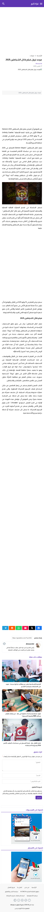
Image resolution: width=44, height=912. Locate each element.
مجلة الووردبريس (20, 908)
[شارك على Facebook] (38, 628)
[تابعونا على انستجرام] (22, 900)
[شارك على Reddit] (12, 628)
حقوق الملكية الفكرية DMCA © (29, 891)
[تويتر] (4, 644)
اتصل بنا (19, 887)
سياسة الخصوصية (32, 895)
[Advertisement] (22, 30)
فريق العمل (11, 887)
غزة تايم (35, 3)
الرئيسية (34, 887)
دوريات (32, 55)
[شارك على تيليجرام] (5, 628)
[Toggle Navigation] (41, 3)
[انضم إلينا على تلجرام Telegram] (14, 900)
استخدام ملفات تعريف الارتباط (15, 895)
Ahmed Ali (39, 63)
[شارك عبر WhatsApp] (18, 628)
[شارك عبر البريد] (25, 628)
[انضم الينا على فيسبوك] (18, 900)
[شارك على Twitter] (32, 628)
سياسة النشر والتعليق (11, 891)
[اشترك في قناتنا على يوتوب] (29, 900)
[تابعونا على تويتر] (25, 900)
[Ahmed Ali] (38, 645)
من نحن (26, 887)
